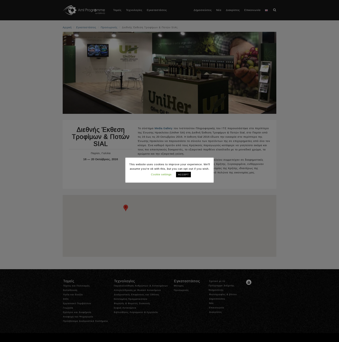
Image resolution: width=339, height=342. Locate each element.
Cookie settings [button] (161, 174)
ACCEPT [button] (183, 174)
